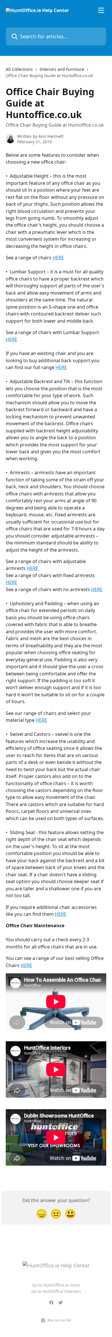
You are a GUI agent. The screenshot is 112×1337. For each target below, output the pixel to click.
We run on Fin (59, 1320)
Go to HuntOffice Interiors (56, 1291)
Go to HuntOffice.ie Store (56, 1285)
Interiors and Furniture (62, 69)
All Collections (19, 69)
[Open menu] (101, 10)
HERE (58, 257)
